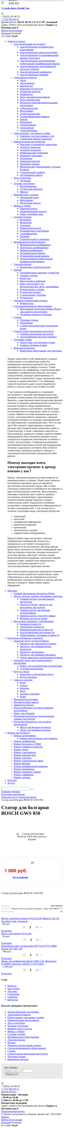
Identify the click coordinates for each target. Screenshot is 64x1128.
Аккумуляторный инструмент (23, 1012)
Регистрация (15, 30)
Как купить (13, 988)
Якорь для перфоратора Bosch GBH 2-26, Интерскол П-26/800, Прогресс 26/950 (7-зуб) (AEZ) (29, 962)
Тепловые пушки (16, 1056)
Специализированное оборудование (26, 1048)
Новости (12, 985)
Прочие (11, 1042)
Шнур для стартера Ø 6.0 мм (16, 933)
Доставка (12, 991)
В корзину (6, 930)
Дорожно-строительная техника (24, 1045)
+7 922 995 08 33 (10, 19)
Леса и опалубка (16, 1023)
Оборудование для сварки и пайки (25, 1017)
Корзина (5, 33)
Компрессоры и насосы (19, 1028)
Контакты (12, 999)
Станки (11, 1051)
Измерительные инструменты (23, 1020)
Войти (5, 30)
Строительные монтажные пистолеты (27, 1053)
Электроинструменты (19, 1014)
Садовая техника (16, 1034)
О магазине (13, 994)
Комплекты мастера (17, 1059)
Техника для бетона (17, 1026)
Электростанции (16, 1039)
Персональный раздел (13, 1111)
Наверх (5, 1117)
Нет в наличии (20, 877)
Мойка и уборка (16, 1031)
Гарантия (12, 997)
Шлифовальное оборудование (23, 1037)
